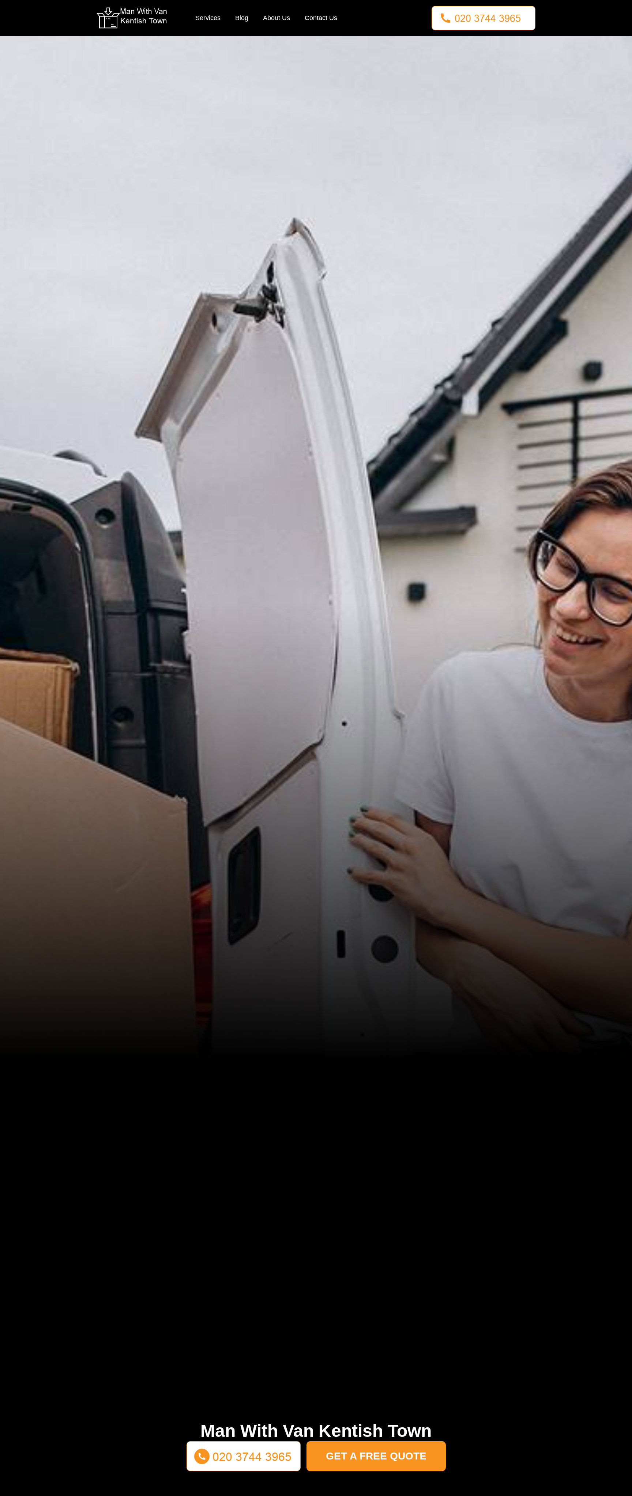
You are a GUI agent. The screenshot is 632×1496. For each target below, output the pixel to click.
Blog (241, 18)
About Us (276, 18)
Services (208, 18)
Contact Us (321, 18)
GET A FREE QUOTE (376, 1456)
